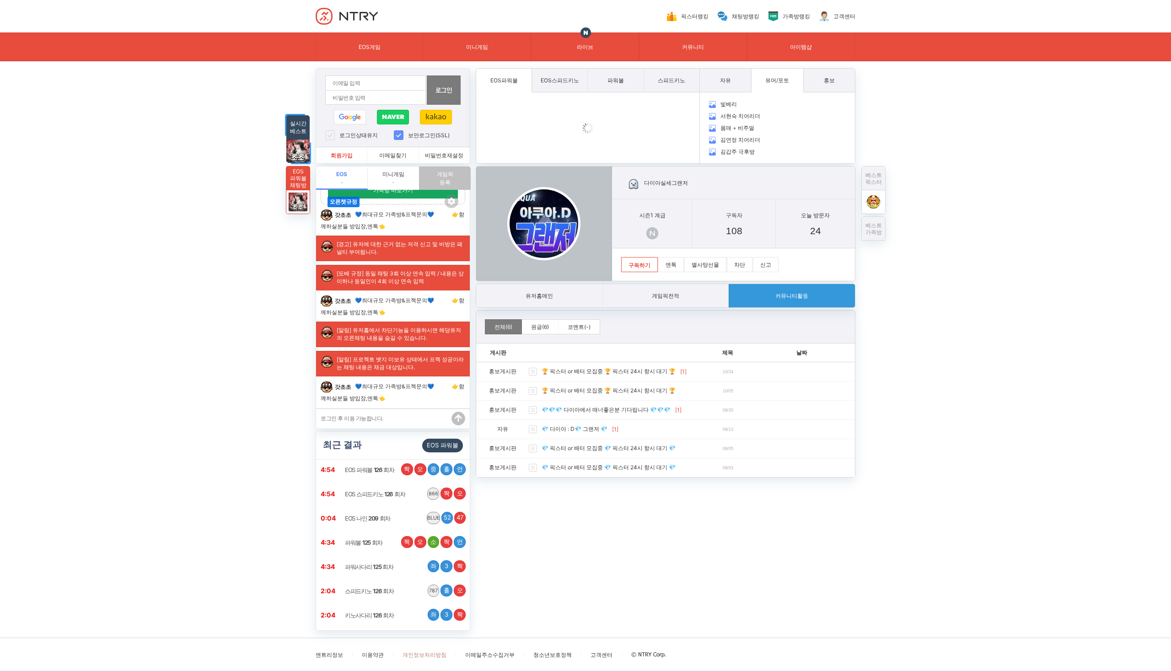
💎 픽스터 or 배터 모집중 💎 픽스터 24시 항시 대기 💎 (609, 448)
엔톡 (671, 264)
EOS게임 (370, 46)
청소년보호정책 (552, 654)
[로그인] (444, 90)
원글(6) (540, 326)
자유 (502, 428)
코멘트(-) (579, 326)
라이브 (585, 46)
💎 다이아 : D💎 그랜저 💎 (574, 428)
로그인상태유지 (358, 135)
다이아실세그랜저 (666, 182)
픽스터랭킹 (695, 16)
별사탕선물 (705, 264)
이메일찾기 (393, 155)
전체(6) (503, 326)
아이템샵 (801, 46)
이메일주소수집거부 (490, 654)
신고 (765, 264)
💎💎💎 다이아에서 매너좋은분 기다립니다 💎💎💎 (606, 409)
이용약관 (373, 654)
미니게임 (477, 46)
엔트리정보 (329, 654)
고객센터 (844, 16)
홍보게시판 (502, 371)
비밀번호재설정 (444, 155)
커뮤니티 (693, 46)
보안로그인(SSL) (429, 135)
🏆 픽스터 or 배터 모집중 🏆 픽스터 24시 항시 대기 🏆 (609, 371)
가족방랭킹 (796, 16)
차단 (739, 264)
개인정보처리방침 (424, 654)
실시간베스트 (298, 127)
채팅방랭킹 (745, 16)
